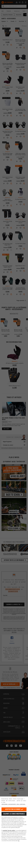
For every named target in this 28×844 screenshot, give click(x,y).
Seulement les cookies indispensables (14, 814)
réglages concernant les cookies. (13, 804)
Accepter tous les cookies (12, 809)
